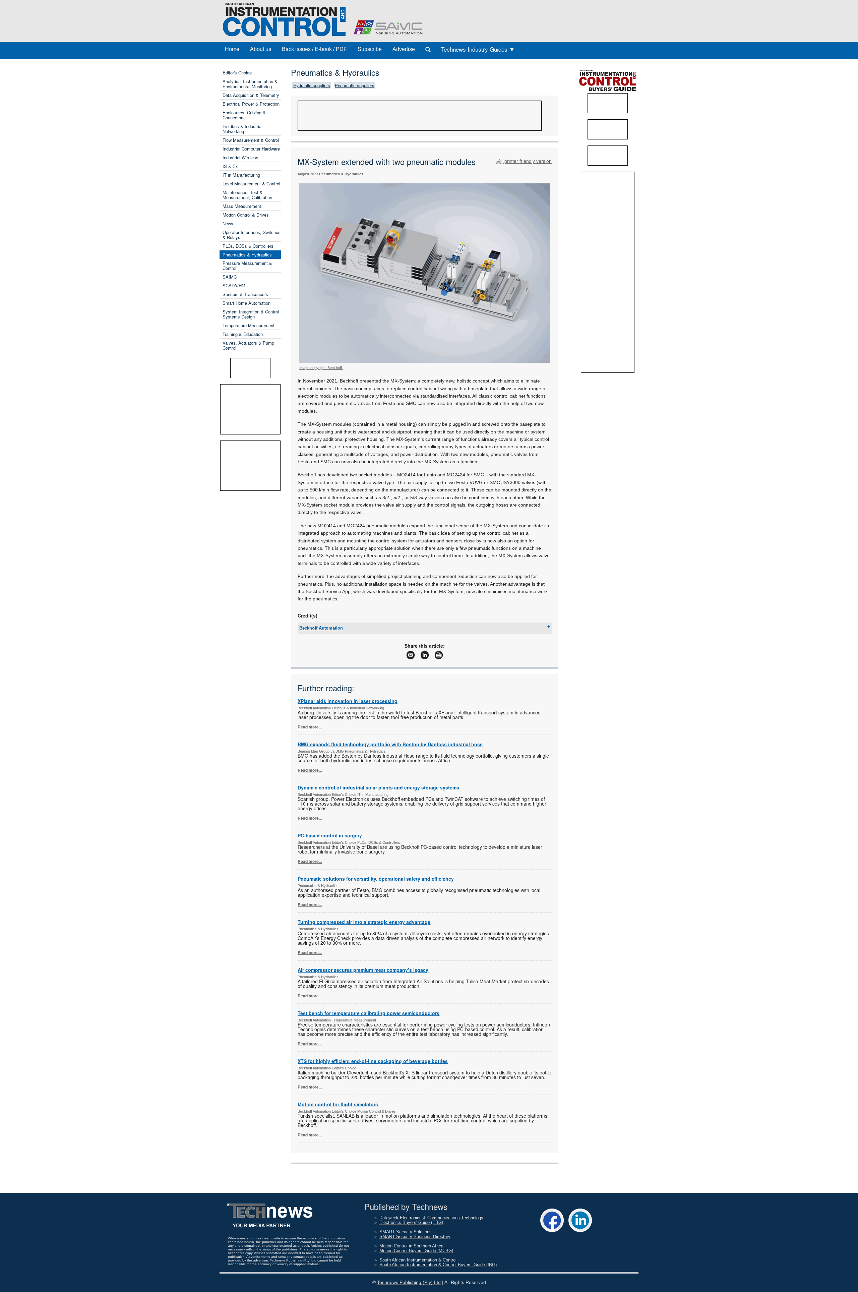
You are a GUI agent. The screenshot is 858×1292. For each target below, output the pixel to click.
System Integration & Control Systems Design (251, 314)
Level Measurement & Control (251, 183)
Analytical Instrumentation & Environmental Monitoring (250, 84)
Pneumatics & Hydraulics (247, 254)
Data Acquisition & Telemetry (251, 95)
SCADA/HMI (235, 285)
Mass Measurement (242, 206)
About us (260, 49)
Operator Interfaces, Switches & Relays (252, 234)
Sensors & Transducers (245, 294)
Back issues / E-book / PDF (314, 49)
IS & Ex (230, 166)
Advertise (403, 49)
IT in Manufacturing (241, 175)
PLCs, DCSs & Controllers (248, 246)
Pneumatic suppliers (354, 85)
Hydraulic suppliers (311, 85)
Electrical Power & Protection (251, 104)
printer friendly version (527, 161)
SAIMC (230, 277)
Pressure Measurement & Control (247, 265)
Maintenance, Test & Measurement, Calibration (247, 194)
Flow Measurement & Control (251, 140)
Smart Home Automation (246, 303)
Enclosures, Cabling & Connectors (244, 115)
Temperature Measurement (248, 325)
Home (232, 49)
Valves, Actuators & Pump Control (248, 345)
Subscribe (370, 49)
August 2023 (308, 174)
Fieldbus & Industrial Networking (242, 128)
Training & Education (243, 334)
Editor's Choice (237, 72)
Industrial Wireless (240, 157)
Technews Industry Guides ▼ (478, 49)
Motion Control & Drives (246, 215)
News (228, 223)
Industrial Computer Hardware (251, 148)
